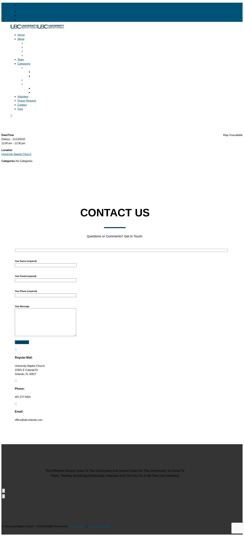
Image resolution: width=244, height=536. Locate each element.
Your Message (22, 306)
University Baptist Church (16, 154)
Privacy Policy (77, 526)
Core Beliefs (32, 43)
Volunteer (23, 96)
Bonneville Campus (36, 67)
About (21, 38)
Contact (22, 104)
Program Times (41, 75)
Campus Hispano (35, 80)
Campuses (24, 63)
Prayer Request (27, 100)
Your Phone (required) (26, 291)
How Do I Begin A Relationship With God (48, 51)
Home (21, 34)
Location (37, 71)
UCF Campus (33, 84)
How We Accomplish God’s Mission (45, 47)
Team (21, 59)
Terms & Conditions (99, 526)
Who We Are (32, 55)
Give (20, 108)
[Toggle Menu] (11, 115)
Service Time (39, 92)
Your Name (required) (26, 261)
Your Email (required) (25, 276)
